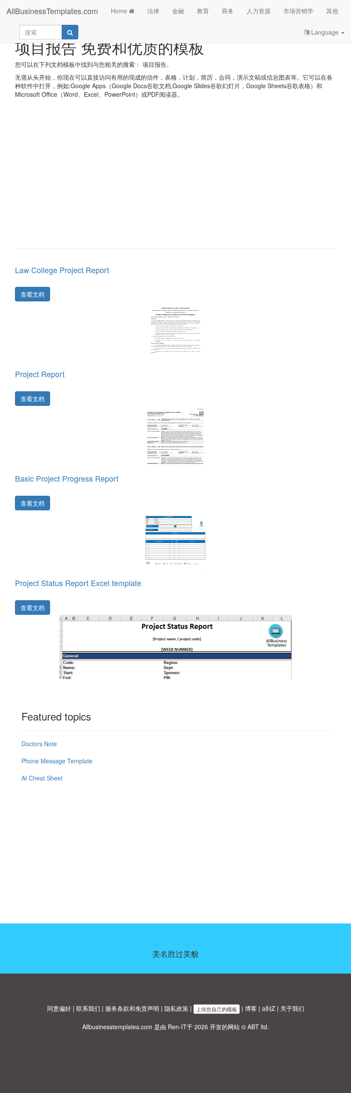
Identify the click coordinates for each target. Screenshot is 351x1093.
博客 (251, 1008)
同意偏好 (59, 1008)
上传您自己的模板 (216, 1009)
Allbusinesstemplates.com (117, 1026)
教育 (203, 10)
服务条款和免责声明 (132, 1008)
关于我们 (292, 1008)
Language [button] (324, 32)
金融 (178, 10)
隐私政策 (176, 1008)
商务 (228, 10)
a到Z (268, 1008)
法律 (153, 10)
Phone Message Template (56, 760)
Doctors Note (39, 743)
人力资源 (259, 10)
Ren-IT (177, 1026)
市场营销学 (298, 10)
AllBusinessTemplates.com (52, 10)
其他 (332, 10)
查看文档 (33, 294)
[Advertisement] (175, 180)
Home (120, 10)
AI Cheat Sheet (41, 778)
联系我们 (88, 1008)
